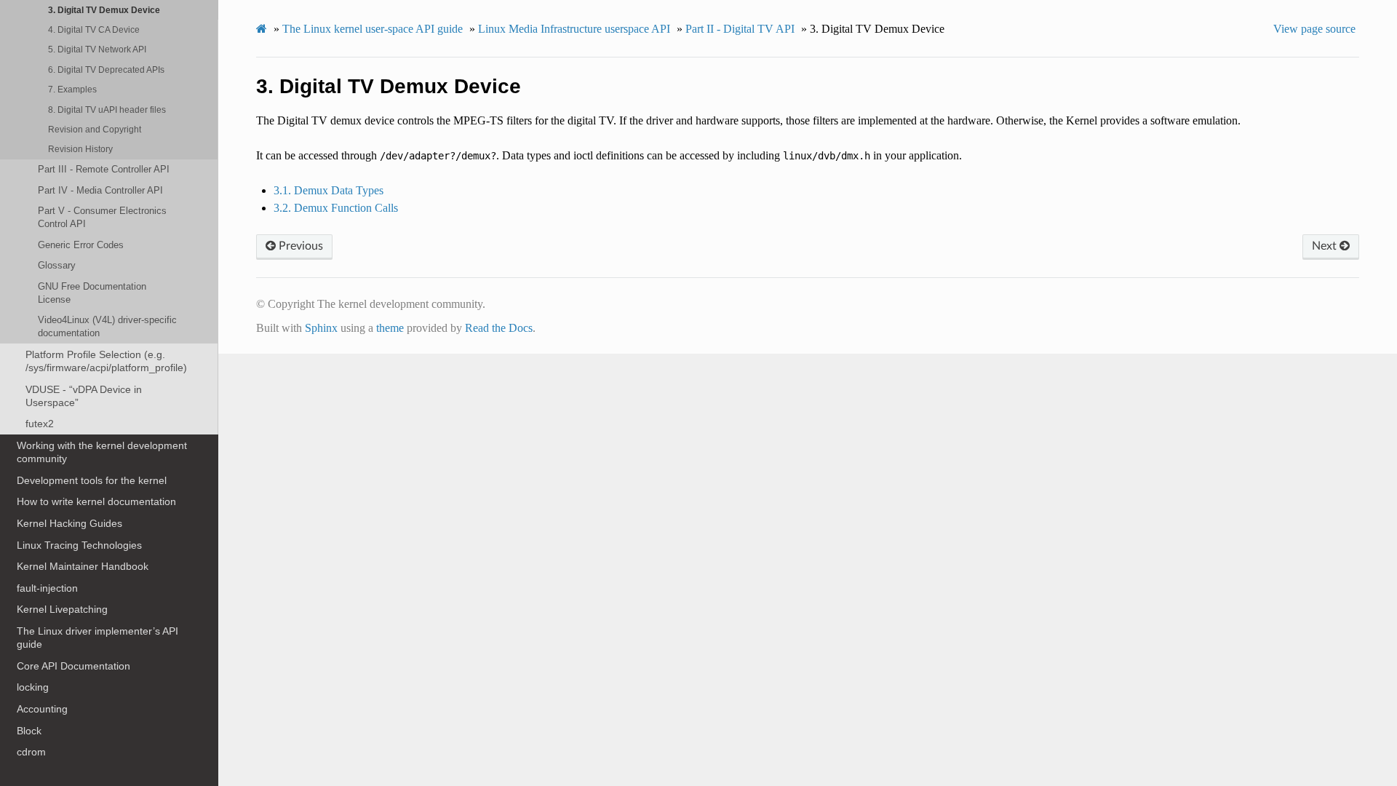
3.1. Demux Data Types (328, 190)
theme (390, 328)
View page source (1314, 29)
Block (29, 731)
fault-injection (47, 588)
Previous (299, 246)
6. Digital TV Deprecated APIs (106, 69)
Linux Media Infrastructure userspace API (574, 29)
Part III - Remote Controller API (104, 169)
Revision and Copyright (94, 129)
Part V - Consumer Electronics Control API (102, 217)
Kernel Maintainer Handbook (82, 566)
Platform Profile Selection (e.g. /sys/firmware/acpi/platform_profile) (106, 361)
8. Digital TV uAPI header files (107, 109)
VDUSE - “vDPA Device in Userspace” (83, 396)
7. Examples (72, 89)
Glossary (57, 265)
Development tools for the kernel (92, 480)
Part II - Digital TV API (740, 29)
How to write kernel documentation (96, 501)
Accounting (42, 709)
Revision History (80, 149)
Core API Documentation (73, 666)
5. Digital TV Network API (97, 49)
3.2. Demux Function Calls (336, 208)
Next (1326, 246)
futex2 (39, 423)
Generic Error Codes (81, 244)
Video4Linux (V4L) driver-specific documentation (107, 326)
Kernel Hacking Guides (69, 523)
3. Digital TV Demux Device (104, 10)
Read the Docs (499, 328)
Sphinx (321, 328)
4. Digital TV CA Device (94, 29)
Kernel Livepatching (62, 609)
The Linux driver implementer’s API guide (97, 637)
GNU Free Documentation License (92, 293)
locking (33, 687)
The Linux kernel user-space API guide (372, 29)
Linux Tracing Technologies (79, 545)
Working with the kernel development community (102, 452)
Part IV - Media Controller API (100, 190)
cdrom (31, 752)
